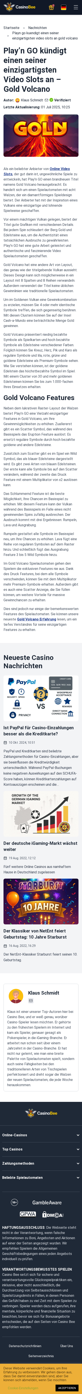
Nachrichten (37, 28)
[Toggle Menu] (76, 7)
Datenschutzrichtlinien (25, 1346)
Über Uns (66, 1346)
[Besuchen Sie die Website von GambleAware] (47, 1202)
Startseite (11, 28)
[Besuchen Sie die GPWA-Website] (28, 1214)
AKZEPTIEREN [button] (67, 1388)
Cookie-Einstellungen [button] (23, 1388)
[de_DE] (63, 7)
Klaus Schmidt (32, 100)
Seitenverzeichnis (41, 1356)
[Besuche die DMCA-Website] (52, 1214)
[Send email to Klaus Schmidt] (45, 100)
